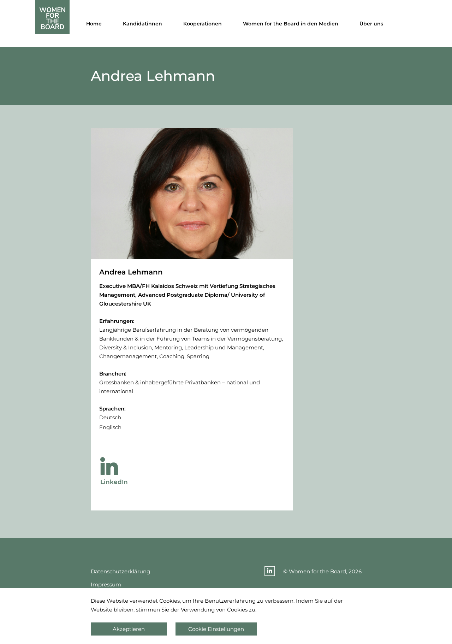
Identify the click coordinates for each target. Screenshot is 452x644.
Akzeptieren (129, 629)
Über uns (371, 23)
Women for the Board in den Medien (290, 23)
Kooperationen (202, 23)
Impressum (106, 584)
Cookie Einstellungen (216, 629)
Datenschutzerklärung (120, 571)
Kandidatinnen (142, 23)
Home (94, 23)
